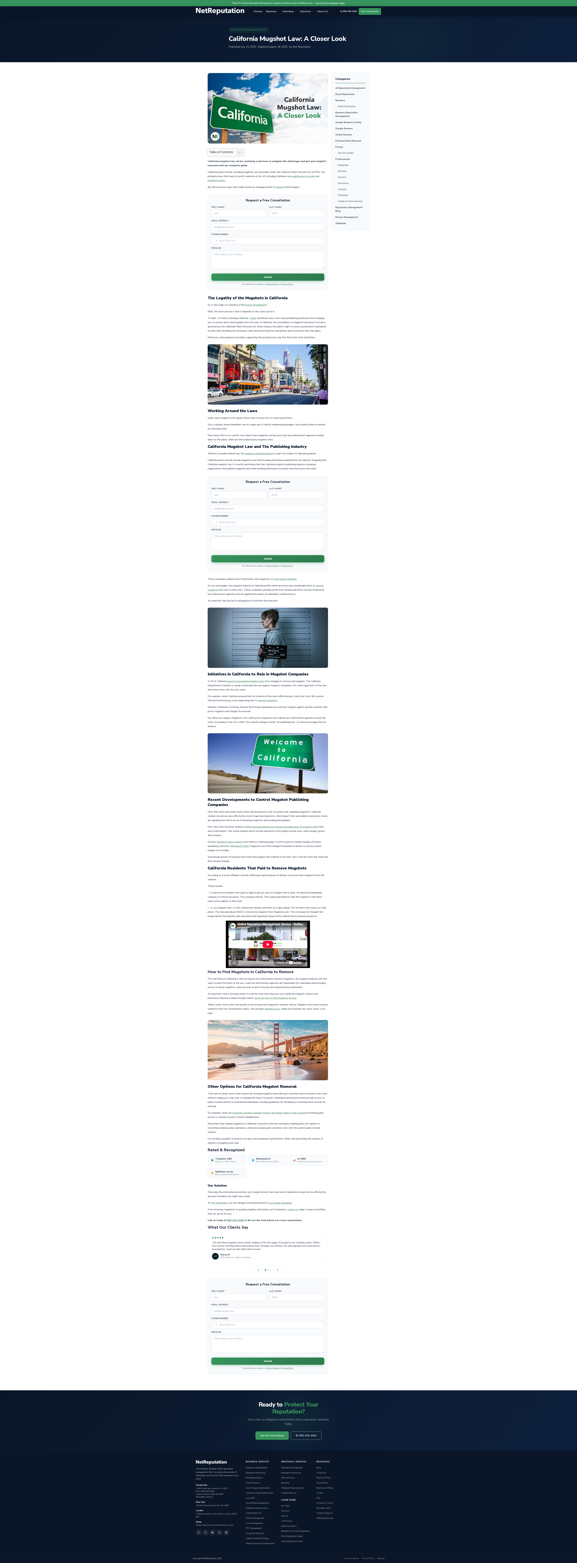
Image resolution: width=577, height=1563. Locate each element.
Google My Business (255, 1533)
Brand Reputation (345, 94)
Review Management (346, 217)
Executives (343, 183)
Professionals (342, 159)
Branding (285, 1483)
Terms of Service (272, 284)
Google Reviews (344, 128)
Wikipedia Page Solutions (257, 1508)
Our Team (285, 1506)
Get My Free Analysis (272, 1435)
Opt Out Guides (346, 152)
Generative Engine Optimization (259, 1493)
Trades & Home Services (350, 201)
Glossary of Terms (324, 1503)
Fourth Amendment (255, 305)
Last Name (275, 207)
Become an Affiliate (324, 1488)
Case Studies (322, 1483)
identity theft (242, 846)
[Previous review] (258, 1270)
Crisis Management (254, 1523)
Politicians (343, 195)
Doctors (342, 177)
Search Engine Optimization (258, 1488)
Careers (320, 1493)
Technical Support (324, 1513)
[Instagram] (219, 1532)
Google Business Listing (348, 122)
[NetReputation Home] (220, 11)
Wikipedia (340, 223)
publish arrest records (303, 176)
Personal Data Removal (348, 140)
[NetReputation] (211, 1462)
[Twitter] (205, 1532)
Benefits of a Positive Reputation (295, 1531)
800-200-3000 (350, 11)
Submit (268, 277)
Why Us (284, 1516)
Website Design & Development (260, 1543)
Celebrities (343, 165)
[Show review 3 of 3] (270, 1270)
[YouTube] (212, 1532)
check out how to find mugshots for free (275, 998)
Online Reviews (343, 134)
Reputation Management (256, 1467)
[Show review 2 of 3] (268, 1270)
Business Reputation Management (346, 114)
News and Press (323, 1477)
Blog (318, 1467)
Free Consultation (370, 11)
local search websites (285, 579)
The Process (286, 1521)
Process (258, 11)
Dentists (342, 171)
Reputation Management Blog (349, 209)
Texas (252, 318)
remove (280, 187)
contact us (292, 1209)
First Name (217, 207)
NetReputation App (324, 1518)
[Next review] (277, 1270)
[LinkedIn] (226, 1532)
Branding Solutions (254, 1477)
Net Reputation (219, 1203)
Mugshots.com (272, 1009)
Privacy (339, 146)
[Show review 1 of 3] (265, 1270)
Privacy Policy (287, 284)
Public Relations (253, 1483)
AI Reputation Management (350, 88)
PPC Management (253, 1528)
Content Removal (253, 1513)
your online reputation (280, 1203)
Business (340, 100)
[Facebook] (198, 1532)
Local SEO (250, 1498)
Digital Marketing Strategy (257, 1538)
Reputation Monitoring (256, 1472)
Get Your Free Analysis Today (330, 3)
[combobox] (215, 240)
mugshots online (216, 180)
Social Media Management (257, 1503)
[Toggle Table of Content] (238, 152)
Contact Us (321, 1472)
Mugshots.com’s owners (229, 842)
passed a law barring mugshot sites (246, 681)
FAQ (318, 1498)
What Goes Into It (288, 1526)
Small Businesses (347, 106)
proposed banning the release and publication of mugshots (282, 827)
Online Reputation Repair (292, 1536)
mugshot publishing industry (259, 453)
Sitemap (381, 1558)
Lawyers (342, 189)
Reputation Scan (323, 1508)
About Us (285, 1511)
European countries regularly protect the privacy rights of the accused (268, 1113)
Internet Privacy (288, 1477)
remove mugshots (267, 700)
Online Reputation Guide (292, 1541)
